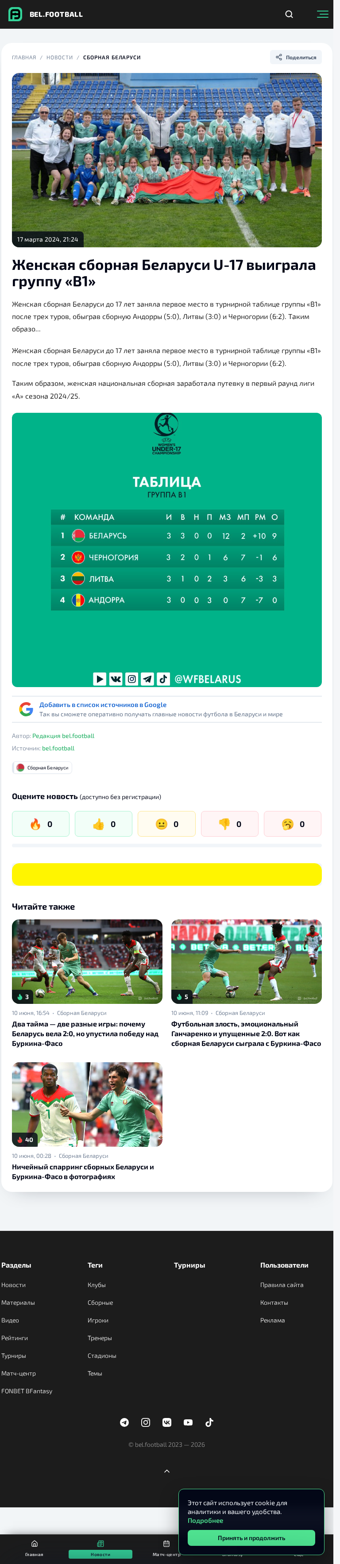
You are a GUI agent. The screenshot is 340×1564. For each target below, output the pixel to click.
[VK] (167, 1422)
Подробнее (205, 1520)
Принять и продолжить (251, 1537)
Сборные (100, 1302)
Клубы (97, 1284)
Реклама (272, 1320)
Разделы (16, 1264)
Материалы (18, 1302)
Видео (10, 1320)
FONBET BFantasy (26, 1391)
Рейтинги (14, 1337)
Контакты (274, 1302)
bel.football (58, 748)
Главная (24, 57)
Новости (59, 57)
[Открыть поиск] (289, 14)
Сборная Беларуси (112, 57)
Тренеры (100, 1337)
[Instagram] (146, 1422)
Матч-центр (18, 1373)
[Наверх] (167, 1471)
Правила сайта (282, 1284)
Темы (95, 1373)
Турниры (13, 1355)
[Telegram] (124, 1422)
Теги (95, 1264)
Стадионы (102, 1355)
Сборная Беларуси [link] (82, 1012)
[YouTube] (188, 1422)
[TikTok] (209, 1422)
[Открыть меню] (323, 14)
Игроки (98, 1320)
